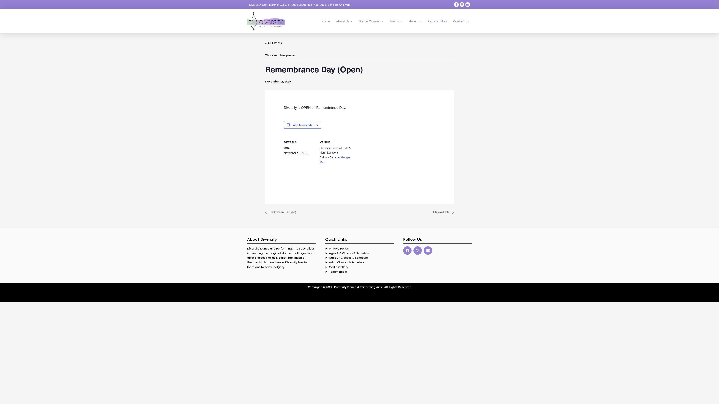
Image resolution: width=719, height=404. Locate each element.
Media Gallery (338, 267)
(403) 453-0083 (316, 5)
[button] (351, 21)
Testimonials (338, 271)
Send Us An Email (339, 5)
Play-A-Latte (441, 212)
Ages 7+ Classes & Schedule (348, 257)
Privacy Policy (339, 248)
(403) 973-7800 (287, 5)
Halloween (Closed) (282, 212)
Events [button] (394, 21)
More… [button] (413, 21)
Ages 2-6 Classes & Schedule (349, 253)
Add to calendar (303, 125)
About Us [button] (342, 21)
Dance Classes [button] (369, 21)
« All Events (273, 43)
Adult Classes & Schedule (346, 262)
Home (325, 21)
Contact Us (461, 21)
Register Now (437, 21)
